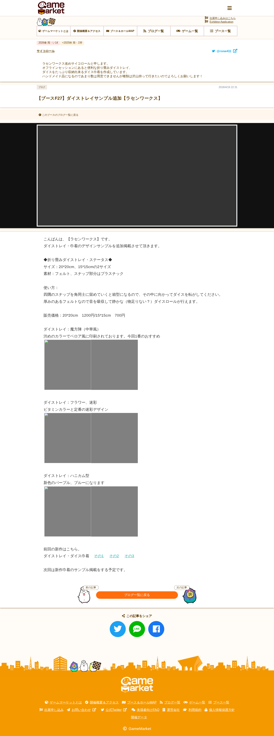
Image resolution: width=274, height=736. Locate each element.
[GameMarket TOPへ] (137, 684)
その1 (99, 556)
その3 (129, 556)
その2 (114, 556)
